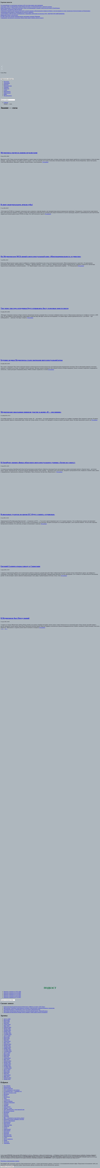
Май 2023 (6, 1073)
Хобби (5, 1140)
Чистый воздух (8, 95)
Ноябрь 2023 (7, 1065)
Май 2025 (6, 1040)
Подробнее (45, 162)
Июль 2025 (7, 1037)
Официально (7, 93)
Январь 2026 (7, 1028)
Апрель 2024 (7, 1058)
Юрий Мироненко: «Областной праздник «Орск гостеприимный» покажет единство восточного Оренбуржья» (30, 8)
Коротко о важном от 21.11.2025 (12, 993)
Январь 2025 (7, 1045)
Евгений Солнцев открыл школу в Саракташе (20, 566)
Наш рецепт (7, 1123)
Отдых (5, 1127)
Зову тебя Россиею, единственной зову (14, 1109)
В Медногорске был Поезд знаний (15, 618)
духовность (7, 1099)
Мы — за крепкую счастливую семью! (14, 1118)
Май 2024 (6, 1056)
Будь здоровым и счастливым (11, 1090)
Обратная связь (8, 1125)
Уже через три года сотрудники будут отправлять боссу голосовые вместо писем (34, 308)
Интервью (6, 1112)
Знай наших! (7, 1106)
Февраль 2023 (7, 1077)
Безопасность (7, 1087)
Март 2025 (6, 1042)
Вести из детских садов (10, 1092)
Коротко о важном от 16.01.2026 (12, 991)
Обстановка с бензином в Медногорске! (11, 9)
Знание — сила (8, 1108)
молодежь (6, 1116)
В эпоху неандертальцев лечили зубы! (17, 205)
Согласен (3, 1166)
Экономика (7, 83)
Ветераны (6, 1094)
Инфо (5, 94)
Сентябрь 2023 (8, 1068)
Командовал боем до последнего (9, 15)
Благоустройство (8, 1088)
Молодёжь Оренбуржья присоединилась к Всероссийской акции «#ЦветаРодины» (26, 1011)
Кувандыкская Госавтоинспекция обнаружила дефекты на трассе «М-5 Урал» (24, 1006)
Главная (6, 102)
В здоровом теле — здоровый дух (13, 1091)
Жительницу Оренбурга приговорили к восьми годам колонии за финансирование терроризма (29, 1008)
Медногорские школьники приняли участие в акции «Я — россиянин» (31, 412)
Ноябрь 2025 (7, 1031)
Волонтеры (7, 1097)
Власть (5, 1095)
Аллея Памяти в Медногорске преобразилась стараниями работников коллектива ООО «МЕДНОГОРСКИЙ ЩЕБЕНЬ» (33, 13)
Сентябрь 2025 (8, 1034)
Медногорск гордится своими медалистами (19, 153)
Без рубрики (7, 1085)
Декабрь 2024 (7, 1047)
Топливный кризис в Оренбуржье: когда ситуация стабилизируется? (22, 1009)
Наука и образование (9, 1120)
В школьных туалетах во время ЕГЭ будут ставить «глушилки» (28, 514)
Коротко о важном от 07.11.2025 (12, 997)
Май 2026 (6, 1023)
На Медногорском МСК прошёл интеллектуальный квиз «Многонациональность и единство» (41, 256)
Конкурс (6, 1113)
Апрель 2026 (7, 1024)
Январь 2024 (7, 1062)
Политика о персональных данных (10, 1161)
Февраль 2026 (7, 1027)
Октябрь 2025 (7, 1033)
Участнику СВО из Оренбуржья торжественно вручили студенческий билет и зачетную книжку (26, 6)
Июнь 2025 (7, 1038)
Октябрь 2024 (7, 1049)
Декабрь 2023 (7, 1063)
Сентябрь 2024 (8, 1051)
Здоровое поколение (9, 1102)
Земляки (6, 1105)
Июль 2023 (7, 1070)
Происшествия (8, 86)
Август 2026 (7, 1019)
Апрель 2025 (7, 1041)
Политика (6, 81)
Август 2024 (7, 1052)
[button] (50, 66)
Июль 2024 (7, 1054)
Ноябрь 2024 (7, 1048)
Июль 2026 (7, 1020)
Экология (6, 1141)
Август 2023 (7, 1069)
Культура (6, 84)
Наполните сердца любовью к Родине (14, 1119)
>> (6, 629)
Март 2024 (6, 1059)
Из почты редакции (9, 1111)
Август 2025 (7, 1035)
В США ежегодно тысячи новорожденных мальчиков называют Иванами (20, 16)
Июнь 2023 (7, 1072)
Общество (6, 88)
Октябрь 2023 (7, 1066)
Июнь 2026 (7, 1021)
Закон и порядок (8, 1101)
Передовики (7, 1130)
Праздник (6, 1133)
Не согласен (10, 1166)
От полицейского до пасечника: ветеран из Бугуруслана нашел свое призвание (22, 5)
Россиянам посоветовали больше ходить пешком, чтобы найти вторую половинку (26, 1012)
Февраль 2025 (7, 1044)
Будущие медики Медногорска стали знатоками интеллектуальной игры (32, 360)
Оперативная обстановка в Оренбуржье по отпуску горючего (17, 12)
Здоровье (6, 87)
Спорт (5, 90)
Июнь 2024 (7, 1055)
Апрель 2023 (7, 1075)
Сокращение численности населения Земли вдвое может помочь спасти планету (22, 18)
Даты (5, 1098)
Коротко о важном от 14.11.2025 (12, 995)
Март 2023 (6, 1076)
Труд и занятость (8, 1139)
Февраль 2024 (7, 1061)
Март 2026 (6, 1026)
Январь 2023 (7, 1079)
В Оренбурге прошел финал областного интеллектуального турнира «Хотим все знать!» (38, 463)
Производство (7, 1134)
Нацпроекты (7, 91)
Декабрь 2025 (7, 1030)
